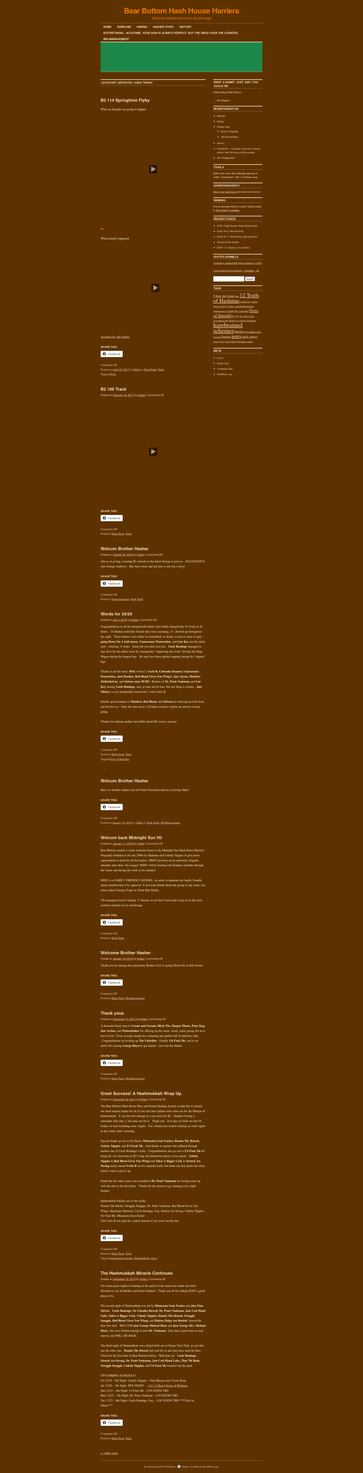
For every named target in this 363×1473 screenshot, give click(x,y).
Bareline (124, 27)
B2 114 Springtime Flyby (125, 100)
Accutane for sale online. (115, 337)
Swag (221, 341)
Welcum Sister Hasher (228, 242)
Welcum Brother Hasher (125, 548)
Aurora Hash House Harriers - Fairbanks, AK (236, 270)
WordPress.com (210, 1466)
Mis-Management (116, 39)
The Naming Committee (227, 210)
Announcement (120, 599)
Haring (142, 27)
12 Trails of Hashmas (236, 297)
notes (236, 336)
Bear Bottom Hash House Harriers (181, 10)
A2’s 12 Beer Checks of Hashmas (168, 1385)
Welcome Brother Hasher (126, 952)
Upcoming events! (245, 341)
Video (105, 93)
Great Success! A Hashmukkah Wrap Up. (141, 1093)
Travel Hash (230, 341)
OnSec (137, 369)
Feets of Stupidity (120, 759)
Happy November (248, 320)
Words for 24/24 (116, 614)
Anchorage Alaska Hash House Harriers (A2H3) (237, 263)
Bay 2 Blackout (242, 311)
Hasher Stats (163, 27)
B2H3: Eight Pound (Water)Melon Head (237, 225)
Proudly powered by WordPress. (160, 1466)
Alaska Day (245, 301)
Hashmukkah (141, 1258)
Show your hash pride (224, 191)
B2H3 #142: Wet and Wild (230, 231)
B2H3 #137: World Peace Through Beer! (237, 236)
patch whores (250, 337)
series (154, 1258)
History (185, 27)
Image (105, 774)
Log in (220, 357)
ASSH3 (230, 311)
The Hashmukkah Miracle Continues (137, 1273)
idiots (258, 331)
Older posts (109, 1453)
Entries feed (223, 363)
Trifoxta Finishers (229, 136)
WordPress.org (224, 374)
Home (107, 27)
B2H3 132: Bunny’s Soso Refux (233, 247)
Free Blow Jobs (247, 316)
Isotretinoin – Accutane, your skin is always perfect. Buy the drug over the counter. (170, 33)
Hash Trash (150, 369)
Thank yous (113, 1013)
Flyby (113, 374)
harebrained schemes (121, 1258)
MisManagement (170, 822)
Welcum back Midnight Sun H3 (131, 837)
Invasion (217, 336)
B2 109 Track (113, 389)
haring (239, 331)
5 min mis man (223, 295)
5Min (236, 296)
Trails (161, 369)
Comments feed (225, 368)
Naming (226, 337)
